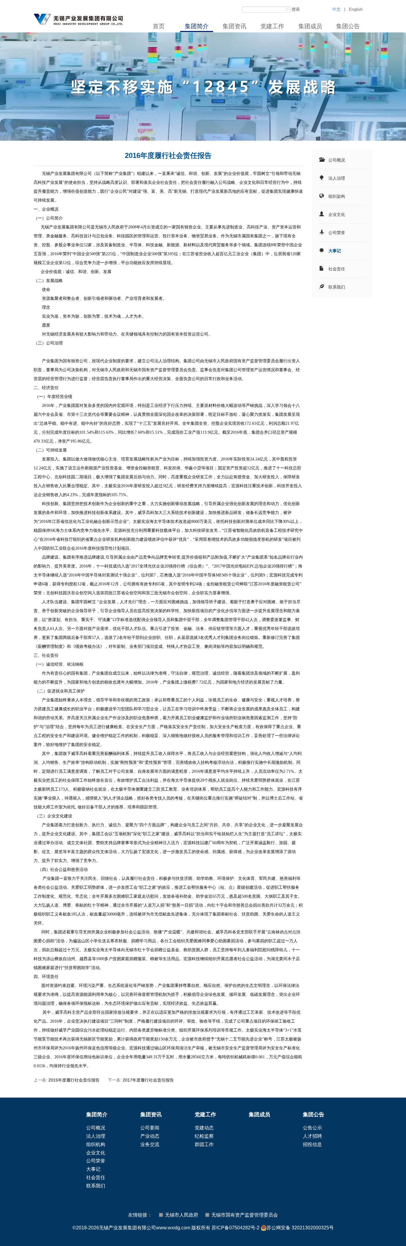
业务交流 (149, 1144)
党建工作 (272, 26)
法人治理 (336, 178)
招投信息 (312, 1144)
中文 (336, 9)
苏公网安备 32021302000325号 (300, 1227)
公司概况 (336, 160)
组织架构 (336, 196)
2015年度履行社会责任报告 (74, 1080)
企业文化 (336, 214)
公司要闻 (149, 1127)
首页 (159, 26)
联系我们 (336, 287)
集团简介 (197, 26)
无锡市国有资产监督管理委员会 (244, 1214)
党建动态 (204, 1127)
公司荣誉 (336, 232)
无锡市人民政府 (181, 1214)
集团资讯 (234, 26)
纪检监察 (204, 1136)
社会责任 (336, 269)
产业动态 (149, 1136)
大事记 (334, 250)
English (356, 9)
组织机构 (95, 1144)
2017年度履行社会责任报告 (148, 1080)
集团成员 (310, 26)
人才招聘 (312, 1136)
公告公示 (312, 1127)
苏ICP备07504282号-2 (235, 1227)
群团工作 (204, 1144)
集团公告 (348, 26)
